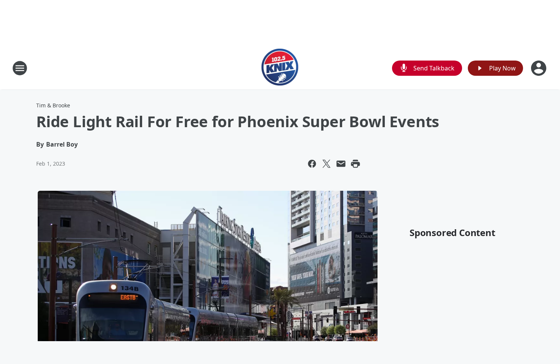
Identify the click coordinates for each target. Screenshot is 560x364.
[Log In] (539, 68)
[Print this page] (355, 163)
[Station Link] (280, 68)
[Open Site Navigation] (19, 68)
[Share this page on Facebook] (312, 163)
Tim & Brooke (53, 105)
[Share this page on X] (326, 163)
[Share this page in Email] (341, 163)
